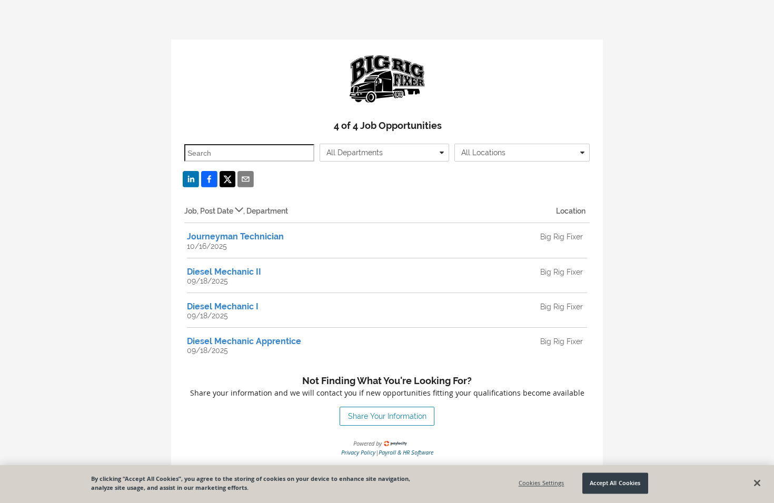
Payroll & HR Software (406, 452)
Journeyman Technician (235, 237)
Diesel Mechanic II (224, 272)
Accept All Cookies (615, 483)
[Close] (757, 483)
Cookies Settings (541, 483)
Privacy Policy (358, 452)
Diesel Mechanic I (223, 306)
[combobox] (385, 153)
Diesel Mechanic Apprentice (244, 341)
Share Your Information (387, 416)
